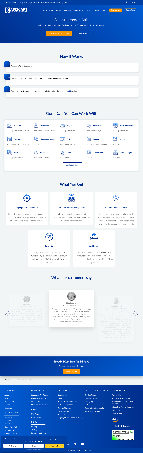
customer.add (65, 91)
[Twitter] (75, 445)
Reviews (123, 139)
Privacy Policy (63, 411)
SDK (86, 405)
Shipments (44, 152)
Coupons (96, 139)
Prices (16, 152)
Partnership (116, 395)
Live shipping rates (127, 152)
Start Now (71, 371)
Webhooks (35, 401)
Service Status (90, 395)
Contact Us (62, 395)
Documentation (91, 398)
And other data (72, 165)
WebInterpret (122, 308)
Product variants (126, 126)
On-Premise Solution (39, 405)
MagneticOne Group (73, 450)
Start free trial (115, 10)
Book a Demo (130, 10)
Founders (8, 408)
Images (69, 126)
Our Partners (117, 413)
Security (61, 414)
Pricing (58, 10)
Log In (133, 2)
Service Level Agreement (67, 401)
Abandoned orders (47, 139)
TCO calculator (37, 430)
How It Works (48, 10)
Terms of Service (64, 408)
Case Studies (36, 417)
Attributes (97, 126)
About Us (8, 395)
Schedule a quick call (44, 2)
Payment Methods (38, 433)
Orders (69, 139)
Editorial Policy (10, 430)
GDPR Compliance (65, 405)
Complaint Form (10, 433)
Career (7, 405)
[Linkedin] (68, 445)
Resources (8, 417)
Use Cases (67, 10)
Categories (18, 139)
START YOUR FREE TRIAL (59, 33)
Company (96, 10)
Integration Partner (92, 411)
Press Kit (8, 424)
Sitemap (7, 420)
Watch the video (86, 33)
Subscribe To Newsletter (122, 426)
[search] (126, 3)
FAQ (60, 398)
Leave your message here (26, 2)
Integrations (78, 10)
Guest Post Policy (11, 427)
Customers (44, 126)
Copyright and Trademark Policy (70, 418)
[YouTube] (82, 445)
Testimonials (9, 401)
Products (17, 126)
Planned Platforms (38, 398)
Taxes (69, 152)
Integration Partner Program (123, 407)
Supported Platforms (39, 395)
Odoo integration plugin (94, 408)
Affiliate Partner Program (121, 398)
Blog (6, 398)
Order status (98, 152)
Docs (88, 10)
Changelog (89, 401)
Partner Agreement (119, 410)
